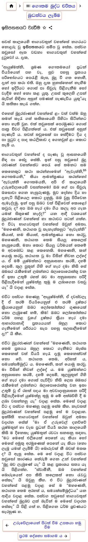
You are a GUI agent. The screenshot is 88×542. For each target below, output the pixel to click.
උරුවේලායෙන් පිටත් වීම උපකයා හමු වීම (43, 525)
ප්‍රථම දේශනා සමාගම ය (43, 536)
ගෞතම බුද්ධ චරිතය (50, 6)
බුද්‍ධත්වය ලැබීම (44, 15)
